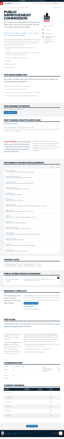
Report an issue (54, 433)
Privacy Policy (9, 433)
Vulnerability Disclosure (18, 433)
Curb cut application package (31, 303)
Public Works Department (18, 366)
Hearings (11, 33)
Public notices (47, 3)
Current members (22, 35)
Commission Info (15, 35)
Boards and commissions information (47, 370)
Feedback (52, 3)
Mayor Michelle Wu (16, 3)
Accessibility (8, 434)
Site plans (10, 35)
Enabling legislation (46, 368)
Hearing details (17, 33)
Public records (29, 433)
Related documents (24, 33)
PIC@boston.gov (48, 33)
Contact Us (15, 434)
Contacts (30, 33)
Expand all (52, 167)
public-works (14, 7)
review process (28, 295)
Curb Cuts (5, 35)
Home (5, 7)
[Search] (62, 3)
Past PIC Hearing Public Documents (11, 123)
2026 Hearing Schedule (10, 112)
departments (9, 7)
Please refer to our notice (19, 149)
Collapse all (57, 167)
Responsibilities (6, 33)
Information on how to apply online (32, 309)
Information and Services (38, 3)
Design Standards (36, 33)
